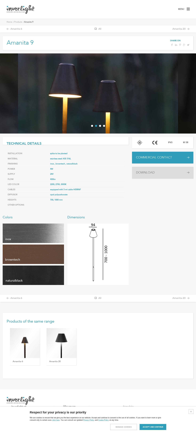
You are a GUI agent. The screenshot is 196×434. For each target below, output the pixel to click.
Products (18, 22)
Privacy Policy (88, 420)
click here (56, 420)
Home (9, 22)
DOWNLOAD (145, 172)
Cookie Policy (103, 420)
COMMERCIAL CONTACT (154, 157)
